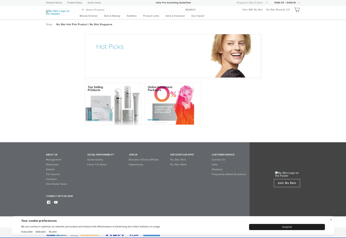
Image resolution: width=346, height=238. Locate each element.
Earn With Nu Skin (253, 9)
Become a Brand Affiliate (144, 159)
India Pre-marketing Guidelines (173, 2)
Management (53, 159)
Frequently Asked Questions (229, 174)
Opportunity (136, 164)
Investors (51, 179)
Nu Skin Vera (178, 159)
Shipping (217, 169)
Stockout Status (54, 2)
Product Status (74, 2)
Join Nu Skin (287, 183)
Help (214, 164)
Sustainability (95, 159)
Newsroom (52, 164)
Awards (50, 169)
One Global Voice (56, 184)
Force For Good (96, 164)
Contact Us (218, 159)
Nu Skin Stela (178, 164)
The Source (53, 174)
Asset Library (94, 2)
